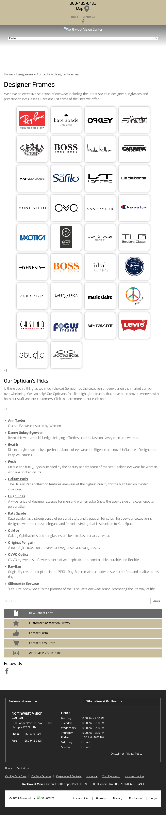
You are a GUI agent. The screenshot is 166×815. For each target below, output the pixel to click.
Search (156, 601)
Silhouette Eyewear (23, 584)
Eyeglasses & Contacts (33, 74)
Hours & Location (134, 776)
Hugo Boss (16, 496)
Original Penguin (21, 542)
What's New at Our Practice (104, 701)
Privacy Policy (134, 753)
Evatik (13, 445)
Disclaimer (117, 753)
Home (74, 16)
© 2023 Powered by (22, 798)
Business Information (23, 701)
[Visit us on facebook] (83, 21)
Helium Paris (18, 479)
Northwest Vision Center (27, 715)
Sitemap (101, 798)
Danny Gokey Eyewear (25, 433)
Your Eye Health (111, 776)
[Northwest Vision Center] (83, 29)
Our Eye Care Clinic (16, 776)
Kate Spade (17, 513)
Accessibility (80, 798)
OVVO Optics (18, 554)
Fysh (12, 462)
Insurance (92, 776)
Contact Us (89, 16)
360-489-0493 (83, 3)
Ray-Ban (14, 566)
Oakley (13, 531)
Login (153, 798)
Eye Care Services (41, 776)
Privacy (117, 798)
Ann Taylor (17, 420)
